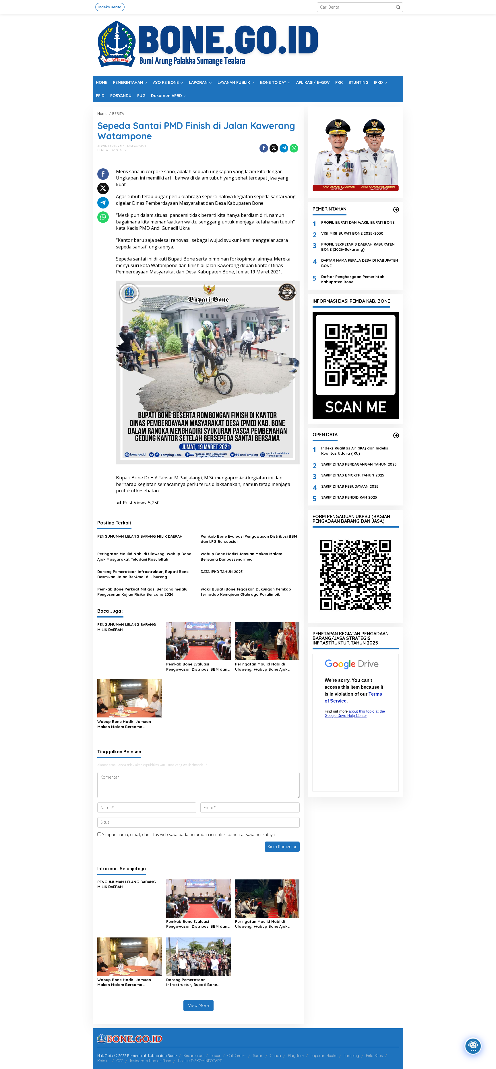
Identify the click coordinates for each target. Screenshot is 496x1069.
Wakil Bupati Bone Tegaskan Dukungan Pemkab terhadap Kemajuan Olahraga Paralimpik (246, 592)
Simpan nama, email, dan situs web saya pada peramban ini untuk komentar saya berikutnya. (189, 834)
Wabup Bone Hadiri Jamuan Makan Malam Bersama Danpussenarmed (241, 556)
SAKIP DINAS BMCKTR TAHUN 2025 (352, 475)
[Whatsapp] (294, 148)
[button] (398, 7)
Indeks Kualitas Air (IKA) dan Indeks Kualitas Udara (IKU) (354, 450)
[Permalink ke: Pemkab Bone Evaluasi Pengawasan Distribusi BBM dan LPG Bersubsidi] (198, 640)
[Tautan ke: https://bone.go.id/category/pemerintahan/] (396, 209)
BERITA (102, 150)
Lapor (215, 1055)
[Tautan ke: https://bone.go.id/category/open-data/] (396, 435)
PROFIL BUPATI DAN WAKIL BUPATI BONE (357, 222)
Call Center (236, 1055)
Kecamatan (193, 1055)
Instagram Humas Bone (150, 1060)
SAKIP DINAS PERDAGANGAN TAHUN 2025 (359, 464)
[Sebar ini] (263, 148)
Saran (258, 1055)
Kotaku (103, 1060)
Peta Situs (374, 1055)
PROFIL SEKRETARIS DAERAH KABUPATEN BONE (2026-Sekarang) (358, 247)
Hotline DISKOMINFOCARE (200, 1060)
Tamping (351, 1055)
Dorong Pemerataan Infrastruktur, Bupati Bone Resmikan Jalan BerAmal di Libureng (143, 574)
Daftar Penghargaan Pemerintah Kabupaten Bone (352, 279)
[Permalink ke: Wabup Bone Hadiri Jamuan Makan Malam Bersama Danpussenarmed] (129, 698)
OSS (120, 1060)
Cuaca (275, 1055)
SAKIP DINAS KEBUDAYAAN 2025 (350, 486)
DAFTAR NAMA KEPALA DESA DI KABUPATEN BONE (359, 263)
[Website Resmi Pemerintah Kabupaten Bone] (248, 44)
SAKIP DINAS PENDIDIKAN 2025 (349, 497)
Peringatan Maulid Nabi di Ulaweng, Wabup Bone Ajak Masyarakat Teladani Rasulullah (144, 556)
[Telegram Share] (284, 148)
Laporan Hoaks (324, 1055)
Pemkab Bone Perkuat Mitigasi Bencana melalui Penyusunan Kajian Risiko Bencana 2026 (142, 592)
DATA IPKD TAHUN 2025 (222, 571)
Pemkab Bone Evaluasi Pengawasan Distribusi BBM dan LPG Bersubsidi (249, 539)
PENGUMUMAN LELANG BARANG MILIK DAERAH (140, 536)
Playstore (296, 1055)
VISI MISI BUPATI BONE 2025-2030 (352, 233)
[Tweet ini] (274, 148)
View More (198, 1005)
